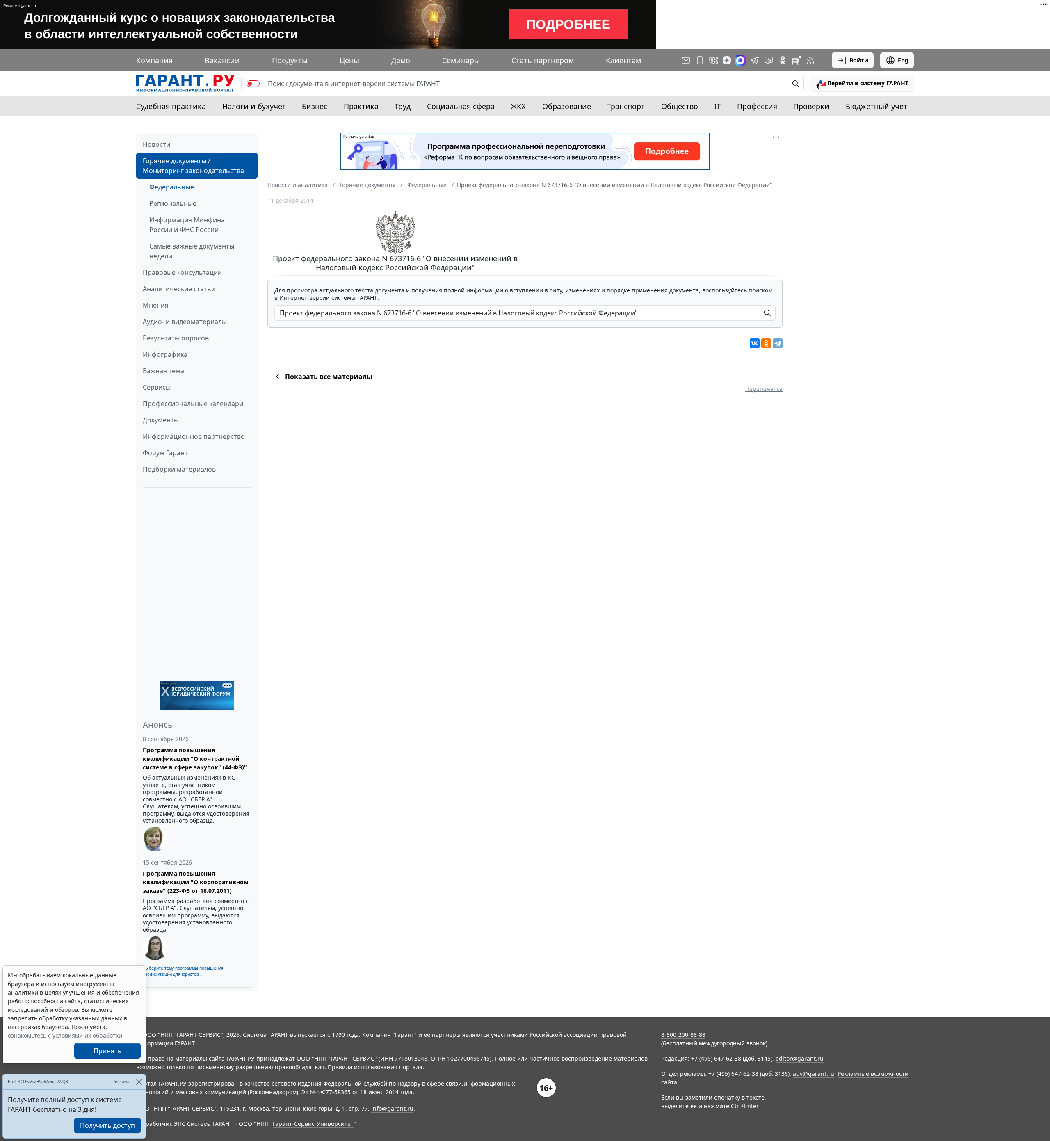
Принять (108, 1050)
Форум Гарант (165, 452)
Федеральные (171, 187)
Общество (679, 106)
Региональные (172, 203)
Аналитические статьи (179, 288)
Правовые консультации (182, 272)
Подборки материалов (179, 469)
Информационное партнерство (194, 436)
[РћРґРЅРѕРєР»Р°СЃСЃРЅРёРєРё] (766, 343)
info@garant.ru (392, 1108)
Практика (361, 106)
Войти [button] (858, 60)
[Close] (139, 1081)
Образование (566, 106)
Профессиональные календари (193, 403)
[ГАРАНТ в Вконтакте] (714, 60)
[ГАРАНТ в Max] (740, 60)
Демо (400, 60)
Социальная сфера (461, 106)
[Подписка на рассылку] (686, 60)
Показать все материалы (328, 376)
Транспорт (626, 106)
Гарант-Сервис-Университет (313, 1123)
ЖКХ (518, 106)
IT (717, 106)
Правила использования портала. (376, 1067)
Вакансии (222, 60)
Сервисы (157, 387)
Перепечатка (764, 389)
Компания (154, 60)
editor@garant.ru (800, 1058)
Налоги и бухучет (254, 106)
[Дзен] (727, 60)
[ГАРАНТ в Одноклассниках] (783, 60)
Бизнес (314, 106)
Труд (403, 106)
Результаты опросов (176, 337)
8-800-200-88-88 (683, 1034)
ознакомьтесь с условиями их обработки (65, 1035)
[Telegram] (778, 343)
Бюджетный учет (876, 106)
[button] (862, 83)
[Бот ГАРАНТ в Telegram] (769, 60)
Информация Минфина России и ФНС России (187, 224)
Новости (156, 144)
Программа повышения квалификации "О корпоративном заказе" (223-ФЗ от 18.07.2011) (196, 882)
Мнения (156, 305)
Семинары (461, 60)
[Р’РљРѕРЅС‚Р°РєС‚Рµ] (755, 343)
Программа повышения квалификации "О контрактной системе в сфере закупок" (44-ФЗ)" (195, 758)
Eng (903, 60)
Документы (161, 419)
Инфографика (165, 354)
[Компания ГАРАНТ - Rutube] (796, 60)
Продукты (290, 60)
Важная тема (163, 370)
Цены (349, 60)
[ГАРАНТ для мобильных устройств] (700, 60)
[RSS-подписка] (810, 60)
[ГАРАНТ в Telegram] (755, 60)
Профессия (757, 106)
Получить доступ (107, 1125)
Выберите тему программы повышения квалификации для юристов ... (183, 971)
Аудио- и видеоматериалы (185, 321)
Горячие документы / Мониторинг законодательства (193, 165)
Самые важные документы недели (191, 251)
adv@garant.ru (813, 1073)
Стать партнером (542, 60)
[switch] (253, 83)
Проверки (811, 106)
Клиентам (623, 60)
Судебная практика (171, 106)
